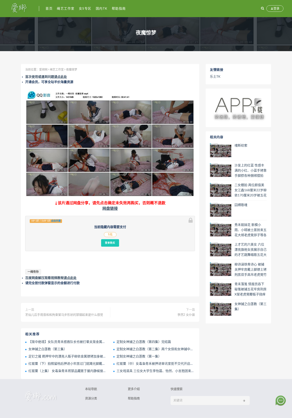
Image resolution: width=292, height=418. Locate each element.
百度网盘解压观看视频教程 (51, 278)
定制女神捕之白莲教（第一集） (139, 356)
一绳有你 (33, 271)
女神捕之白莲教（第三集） (47, 349)
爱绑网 (43, 69)
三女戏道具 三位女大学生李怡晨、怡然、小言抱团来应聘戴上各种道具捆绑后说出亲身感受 (181, 371)
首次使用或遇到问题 (46, 77)
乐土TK (215, 76)
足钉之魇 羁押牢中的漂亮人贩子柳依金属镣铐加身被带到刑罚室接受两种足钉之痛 (86, 356)
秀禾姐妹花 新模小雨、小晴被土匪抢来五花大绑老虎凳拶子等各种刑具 (250, 230)
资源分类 (91, 398)
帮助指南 (119, 8)
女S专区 (85, 8)
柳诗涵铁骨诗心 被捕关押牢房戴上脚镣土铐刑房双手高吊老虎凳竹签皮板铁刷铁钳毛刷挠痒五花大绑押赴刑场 (250, 270)
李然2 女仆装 (186, 314)
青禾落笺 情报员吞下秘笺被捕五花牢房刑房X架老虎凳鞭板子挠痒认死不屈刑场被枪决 (250, 290)
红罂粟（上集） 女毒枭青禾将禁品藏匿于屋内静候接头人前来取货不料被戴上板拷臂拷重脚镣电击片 (99, 371)
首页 (49, 8)
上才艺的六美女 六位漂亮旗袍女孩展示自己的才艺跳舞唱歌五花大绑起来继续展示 (250, 250)
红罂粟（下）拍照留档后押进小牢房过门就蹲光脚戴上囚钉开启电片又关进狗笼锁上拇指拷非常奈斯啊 (100, 363)
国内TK (102, 8)
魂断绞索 (240, 145)
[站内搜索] (262, 8)
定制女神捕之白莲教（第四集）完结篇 (144, 342)
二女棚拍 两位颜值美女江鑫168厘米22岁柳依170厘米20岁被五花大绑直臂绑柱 (250, 191)
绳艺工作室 (66, 8)
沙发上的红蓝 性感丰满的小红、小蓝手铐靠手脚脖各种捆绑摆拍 (250, 170)
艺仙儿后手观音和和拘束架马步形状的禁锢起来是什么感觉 (64, 314)
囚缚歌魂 (240, 205)
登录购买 (110, 243)
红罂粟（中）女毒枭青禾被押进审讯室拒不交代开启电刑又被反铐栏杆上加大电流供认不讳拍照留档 (187, 363)
